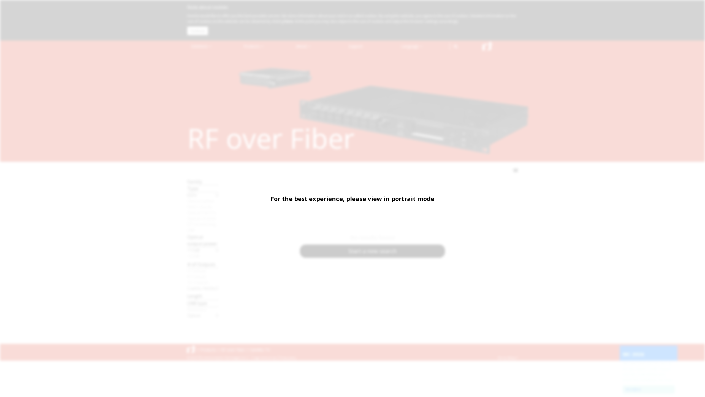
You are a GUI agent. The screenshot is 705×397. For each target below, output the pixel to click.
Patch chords (199, 207)
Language (410, 46)
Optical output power (202, 240)
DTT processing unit (203, 224)
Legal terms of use (265, 358)
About (302, 46)
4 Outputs (197, 270)
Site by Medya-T (508, 358)
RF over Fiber (233, 349)
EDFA (192, 195)
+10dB (193, 250)
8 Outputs (197, 276)
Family (194, 181)
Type (192, 188)
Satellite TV (260, 349)
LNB (190, 230)
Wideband (196, 309)
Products (252, 46)
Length (194, 296)
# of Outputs (201, 264)
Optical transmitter (203, 212)
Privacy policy (287, 358)
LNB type (197, 303)
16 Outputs (198, 282)
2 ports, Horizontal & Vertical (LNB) (203, 288)
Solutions (200, 46)
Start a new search (372, 251)
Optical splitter (201, 201)
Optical (193, 315)
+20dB (193, 256)
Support (356, 46)
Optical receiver (202, 218)
